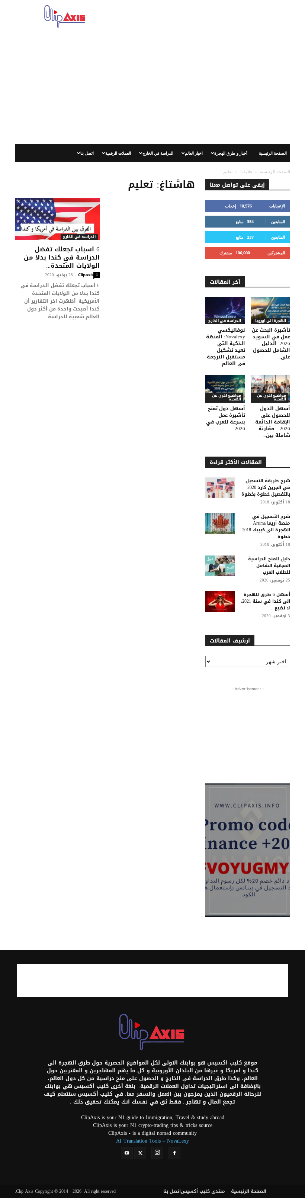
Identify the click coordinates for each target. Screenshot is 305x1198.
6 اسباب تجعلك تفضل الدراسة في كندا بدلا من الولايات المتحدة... (62, 257)
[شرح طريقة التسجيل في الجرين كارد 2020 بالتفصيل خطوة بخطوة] (220, 487)
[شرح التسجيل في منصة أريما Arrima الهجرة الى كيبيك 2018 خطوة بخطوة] (220, 523)
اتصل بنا (87, 153)
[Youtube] (127, 1153)
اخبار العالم (194, 153)
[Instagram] (157, 1153)
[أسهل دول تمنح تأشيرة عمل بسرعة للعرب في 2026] (225, 388)
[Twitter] (140, 1153)
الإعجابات (277, 206)
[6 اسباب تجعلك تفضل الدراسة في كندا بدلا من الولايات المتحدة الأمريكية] (57, 219)
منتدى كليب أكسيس (203, 1191)
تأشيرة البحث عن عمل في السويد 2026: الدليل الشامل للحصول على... (271, 343)
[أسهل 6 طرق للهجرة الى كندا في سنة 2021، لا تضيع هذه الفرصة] (220, 601)
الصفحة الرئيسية (273, 153)
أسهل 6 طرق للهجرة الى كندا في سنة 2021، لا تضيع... (265, 601)
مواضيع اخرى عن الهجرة (226, 398)
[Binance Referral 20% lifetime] (247, 850)
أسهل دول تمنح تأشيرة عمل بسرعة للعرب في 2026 (225, 418)
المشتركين (276, 252)
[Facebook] (174, 1153)
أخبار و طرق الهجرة (230, 153)
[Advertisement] (203, 16)
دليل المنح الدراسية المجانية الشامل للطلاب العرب (269, 565)
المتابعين (278, 221)
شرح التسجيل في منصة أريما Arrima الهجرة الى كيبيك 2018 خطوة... (266, 526)
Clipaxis (85, 274)
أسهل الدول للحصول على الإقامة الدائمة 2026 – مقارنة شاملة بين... (272, 422)
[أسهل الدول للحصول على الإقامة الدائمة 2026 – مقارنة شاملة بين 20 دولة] (270, 388)
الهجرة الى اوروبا (270, 321)
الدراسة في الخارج (157, 153)
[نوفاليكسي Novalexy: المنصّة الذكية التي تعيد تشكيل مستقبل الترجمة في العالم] (225, 310)
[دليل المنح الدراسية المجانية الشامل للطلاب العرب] (220, 565)
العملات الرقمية (118, 153)
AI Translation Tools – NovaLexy (152, 1141)
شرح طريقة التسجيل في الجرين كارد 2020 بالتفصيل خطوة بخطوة (265, 487)
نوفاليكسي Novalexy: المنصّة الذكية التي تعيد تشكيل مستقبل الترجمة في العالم (225, 346)
